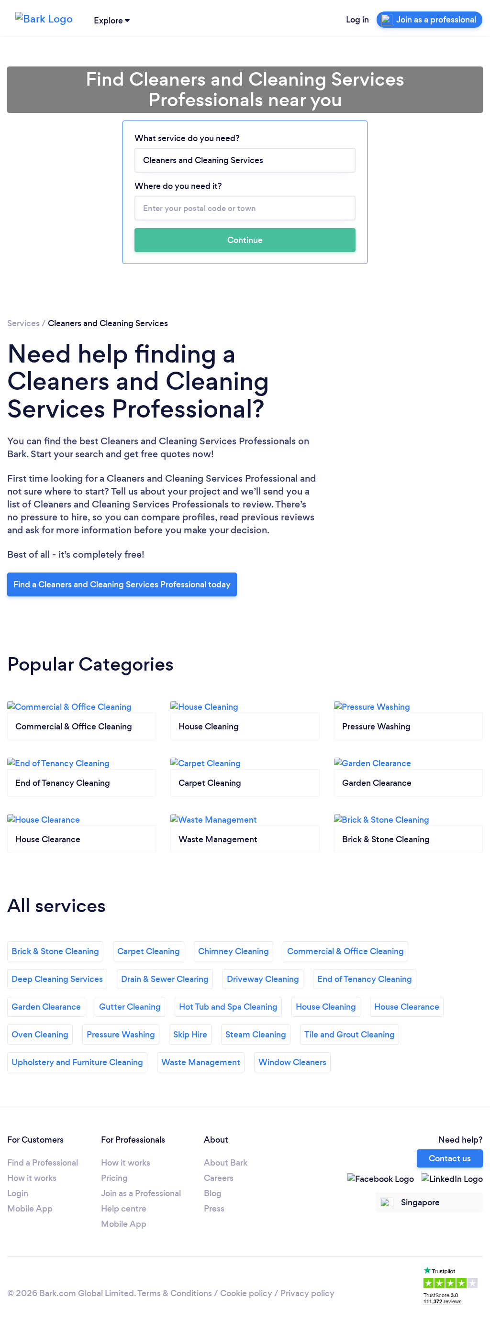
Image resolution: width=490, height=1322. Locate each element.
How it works (31, 1178)
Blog (213, 1193)
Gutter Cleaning (130, 1007)
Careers (219, 1178)
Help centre (123, 1208)
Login (17, 1193)
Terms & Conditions (174, 1293)
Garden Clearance (46, 1007)
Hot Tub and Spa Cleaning (228, 1007)
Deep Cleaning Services (57, 979)
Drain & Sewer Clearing (165, 979)
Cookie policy (246, 1293)
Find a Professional (42, 1162)
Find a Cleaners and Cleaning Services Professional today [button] (122, 584)
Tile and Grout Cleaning (349, 1034)
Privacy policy (307, 1293)
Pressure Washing (121, 1034)
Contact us (450, 1158)
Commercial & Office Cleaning (345, 951)
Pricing (114, 1178)
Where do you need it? (178, 186)
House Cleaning (326, 1007)
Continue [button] (245, 240)
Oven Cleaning (39, 1034)
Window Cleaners (292, 1062)
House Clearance (406, 1007)
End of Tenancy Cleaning (364, 979)
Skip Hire (190, 1034)
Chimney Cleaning (233, 951)
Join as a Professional (141, 1193)
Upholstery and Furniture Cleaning (77, 1062)
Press (214, 1208)
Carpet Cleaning (148, 951)
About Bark (225, 1162)
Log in (357, 19)
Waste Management (200, 1062)
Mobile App (30, 1208)
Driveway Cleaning (263, 979)
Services (23, 323)
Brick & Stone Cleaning (55, 951)
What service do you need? (187, 138)
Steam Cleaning (255, 1034)
